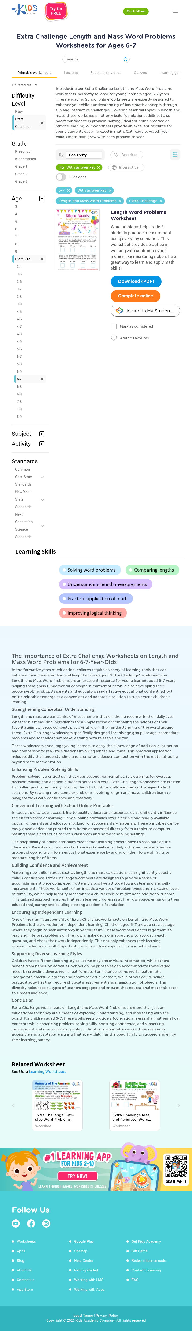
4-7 (19, 326)
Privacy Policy (107, 1315)
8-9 (19, 416)
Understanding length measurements (107, 584)
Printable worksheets (35, 72)
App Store (25, 1289)
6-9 (19, 394)
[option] (57, 1105)
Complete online (135, 296)
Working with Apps (89, 1289)
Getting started (86, 1270)
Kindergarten (25, 158)
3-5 (19, 273)
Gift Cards (140, 1250)
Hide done (78, 177)
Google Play (84, 1241)
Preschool (23, 151)
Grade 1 (21, 166)
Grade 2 (21, 173)
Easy (19, 111)
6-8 (19, 386)
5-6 (19, 349)
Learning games (172, 72)
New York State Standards (23, 499)
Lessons (71, 72)
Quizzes (140, 72)
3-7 (19, 289)
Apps (21, 1250)
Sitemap (80, 1250)
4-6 (19, 319)
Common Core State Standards (23, 476)
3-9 (19, 304)
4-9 (19, 341)
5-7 (19, 356)
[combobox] (84, 155)
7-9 (19, 409)
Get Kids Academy (146, 1241)
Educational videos (105, 72)
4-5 (19, 311)
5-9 (19, 371)
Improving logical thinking (95, 613)
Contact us (25, 1279)
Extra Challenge (23, 123)
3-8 (19, 296)
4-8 (19, 334)
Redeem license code (149, 1260)
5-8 (19, 364)
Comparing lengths (154, 570)
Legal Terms (83, 1315)
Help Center (83, 1260)
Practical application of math (98, 599)
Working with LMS (88, 1279)
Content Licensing (146, 1270)
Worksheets (26, 1241)
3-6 (19, 281)
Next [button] (178, 1105)
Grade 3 (21, 181)
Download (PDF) (136, 281)
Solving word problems (92, 570)
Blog (20, 1260)
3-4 (19, 266)
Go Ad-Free (136, 11)
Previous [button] (14, 1105)
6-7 (19, 379)
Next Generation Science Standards (24, 525)
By (61, 154)
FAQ (135, 1279)
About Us (24, 1270)
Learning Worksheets (47, 1071)
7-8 (19, 401)
